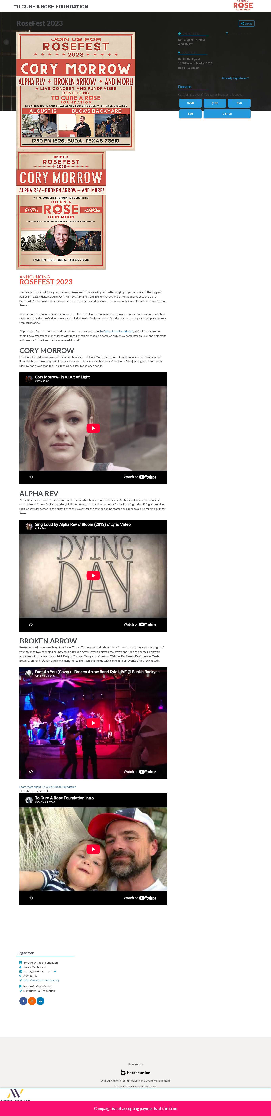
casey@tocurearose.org (38, 971)
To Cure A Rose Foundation (50, 7)
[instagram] (32, 1001)
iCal (231, 33)
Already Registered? (235, 78)
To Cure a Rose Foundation (116, 331)
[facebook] (23, 1001)
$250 (190, 103)
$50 (239, 103)
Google (248, 33)
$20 (190, 113)
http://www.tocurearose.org (41, 980)
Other (227, 113)
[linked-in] (40, 1001)
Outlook (238, 33)
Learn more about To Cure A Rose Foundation (47, 786)
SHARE (248, 23)
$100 (215, 103)
